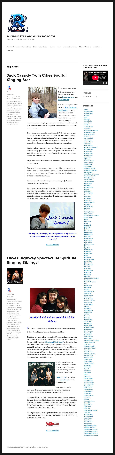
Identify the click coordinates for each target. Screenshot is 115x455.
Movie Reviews (88, 299)
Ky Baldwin (87, 274)
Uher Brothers (88, 414)
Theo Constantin (89, 384)
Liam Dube (87, 280)
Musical (16, 109)
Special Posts (88, 359)
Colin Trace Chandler (90, 176)
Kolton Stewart (88, 270)
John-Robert (88, 242)
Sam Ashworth (15, 324)
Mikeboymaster (88, 295)
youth (8, 124)
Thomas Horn (88, 391)
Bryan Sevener (88, 155)
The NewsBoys (16, 332)
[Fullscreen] (106, 83)
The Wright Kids (89, 382)
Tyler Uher (87, 412)
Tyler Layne (87, 407)
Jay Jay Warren (88, 232)
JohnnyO (86, 246)
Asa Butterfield (88, 138)
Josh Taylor (87, 257)
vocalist (13, 120)
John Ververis (88, 240)
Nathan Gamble (88, 304)
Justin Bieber (16, 315)
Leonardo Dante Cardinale (91, 278)
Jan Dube (86, 229)
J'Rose (86, 223)
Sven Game (87, 371)
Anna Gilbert (10, 303)
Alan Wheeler (88, 121)
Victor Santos (88, 420)
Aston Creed (87, 144)
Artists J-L (87, 136)
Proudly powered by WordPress (39, 447)
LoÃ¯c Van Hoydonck (90, 282)
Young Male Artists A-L (91, 431)
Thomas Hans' (88, 390)
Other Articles (84, 47)
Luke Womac (88, 285)
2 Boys (86, 110)
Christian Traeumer (90, 168)
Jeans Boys (87, 236)
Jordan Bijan (87, 251)
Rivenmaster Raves (40, 47)
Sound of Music (88, 357)
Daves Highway (11, 299)
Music (59, 47)
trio (14, 334)
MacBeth (86, 289)
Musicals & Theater (89, 301)
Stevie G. (86, 369)
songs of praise (15, 112)
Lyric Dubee (87, 287)
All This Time (61, 377)
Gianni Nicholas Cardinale (91, 215)
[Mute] (103, 83)
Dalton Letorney (89, 187)
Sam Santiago (88, 335)
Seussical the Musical (13, 110)
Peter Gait (87, 316)
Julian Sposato (88, 263)
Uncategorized (88, 416)
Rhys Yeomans (88, 331)
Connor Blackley (89, 181)
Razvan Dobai (88, 325)
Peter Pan (87, 318)
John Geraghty (88, 238)
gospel (12, 101)
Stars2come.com (68, 97)
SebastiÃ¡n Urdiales (90, 348)
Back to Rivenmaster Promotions (19, 47)
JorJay (86, 255)
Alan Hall (86, 119)
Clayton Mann (88, 172)
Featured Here (64, 380)
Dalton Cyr (87, 185)
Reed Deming (88, 329)
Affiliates (97, 47)
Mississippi (10, 322)
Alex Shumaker (88, 127)
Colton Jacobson (89, 178)
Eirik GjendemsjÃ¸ (89, 202)
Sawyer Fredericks (89, 342)
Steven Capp (87, 365)
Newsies (86, 306)
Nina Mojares (88, 312)
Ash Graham (87, 140)
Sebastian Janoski (89, 346)
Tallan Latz (87, 376)
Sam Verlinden (88, 337)
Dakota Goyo (88, 183)
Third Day (10, 334)
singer (9, 112)
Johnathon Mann (89, 244)
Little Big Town (11, 317)
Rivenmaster (10, 92)
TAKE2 (86, 374)
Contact (10, 51)
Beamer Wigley (88, 145)
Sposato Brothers (89, 363)
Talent (15, 116)
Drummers (87, 197)
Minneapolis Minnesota (14, 107)
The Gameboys (88, 380)
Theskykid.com (63, 99)
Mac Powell (16, 318)
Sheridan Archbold (89, 354)
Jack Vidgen (87, 227)
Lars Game (87, 276)
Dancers (86, 189)
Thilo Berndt (88, 388)
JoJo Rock (87, 248)
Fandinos (87, 208)
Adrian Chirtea (88, 113)
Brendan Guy (88, 151)
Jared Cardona (88, 231)
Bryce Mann (87, 157)
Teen (19, 116)
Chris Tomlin (16, 305)
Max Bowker (87, 293)
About (52, 47)
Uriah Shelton (88, 418)
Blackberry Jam (88, 149)
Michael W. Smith (12, 320)
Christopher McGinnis (90, 170)
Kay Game (87, 267)
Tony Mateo (87, 403)
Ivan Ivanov (87, 221)
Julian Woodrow (88, 265)
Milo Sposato (88, 297)
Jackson (13, 313)
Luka (85, 284)
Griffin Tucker (88, 217)
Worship (11, 122)
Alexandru (87, 128)
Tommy (86, 399)
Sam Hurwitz (88, 333)
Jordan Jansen (88, 253)
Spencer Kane (88, 361)
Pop (20, 109)
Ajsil (85, 117)
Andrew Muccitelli (89, 132)
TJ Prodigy (87, 397)
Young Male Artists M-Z (91, 435)
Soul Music (10, 114)
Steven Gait (87, 367)
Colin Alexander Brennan (91, 174)
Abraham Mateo (88, 111)
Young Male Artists (89, 427)
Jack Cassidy (16, 97)
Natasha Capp (88, 302)
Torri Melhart (88, 405)
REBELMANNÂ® (89, 327)
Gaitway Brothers (89, 212)
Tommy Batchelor (89, 401)
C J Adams (87, 159)
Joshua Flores (88, 261)
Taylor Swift (10, 330)
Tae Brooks (87, 372)
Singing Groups (17, 301)
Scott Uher (87, 344)
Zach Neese (14, 124)
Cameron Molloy (89, 161)
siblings (9, 326)
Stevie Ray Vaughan (13, 328)
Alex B (86, 125)
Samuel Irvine (88, 338)
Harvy (86, 219)
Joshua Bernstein (89, 259)
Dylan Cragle (87, 200)
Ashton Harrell (88, 142)
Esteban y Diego (88, 206)
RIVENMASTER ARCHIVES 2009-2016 (31, 36)
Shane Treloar (88, 352)
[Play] (85, 83)
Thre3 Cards (87, 393)
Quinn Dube (87, 321)
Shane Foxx (87, 350)
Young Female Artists (90, 425)
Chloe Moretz (88, 166)
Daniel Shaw (87, 191)
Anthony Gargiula (89, 134)
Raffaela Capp (88, 323)
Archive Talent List (70, 47)
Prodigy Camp (88, 320)
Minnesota (10, 109)
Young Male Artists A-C (91, 429)
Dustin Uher (87, 198)
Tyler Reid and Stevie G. (91, 410)
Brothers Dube (88, 153)
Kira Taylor (87, 268)
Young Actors (88, 424)
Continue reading (52, 244)
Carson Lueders (88, 162)
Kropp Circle (87, 272)
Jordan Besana (88, 250)
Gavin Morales (88, 214)
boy (8, 101)
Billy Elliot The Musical (90, 147)
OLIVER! (86, 314)
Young (16, 122)
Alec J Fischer (88, 123)
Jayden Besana (88, 234)
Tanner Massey (88, 378)
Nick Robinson (88, 310)
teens (15, 330)
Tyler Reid (87, 408)
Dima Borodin (88, 195)
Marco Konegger (89, 291)
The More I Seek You (13, 118)
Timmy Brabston (89, 395)
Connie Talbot (88, 180)
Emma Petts (87, 204)
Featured (9, 97)
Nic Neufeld (87, 308)
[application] (95, 78)
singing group (16, 326)
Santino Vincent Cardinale (91, 340)
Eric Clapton (14, 309)
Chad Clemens (88, 164)
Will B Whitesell (88, 422)
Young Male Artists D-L (13, 98)
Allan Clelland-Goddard (91, 130)
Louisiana (10, 318)
